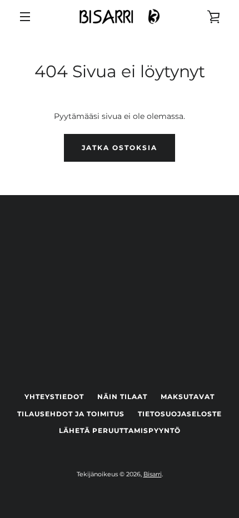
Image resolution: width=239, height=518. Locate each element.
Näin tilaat (122, 396)
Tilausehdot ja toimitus (71, 414)
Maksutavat (188, 396)
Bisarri (152, 474)
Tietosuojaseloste (180, 414)
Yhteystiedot (54, 396)
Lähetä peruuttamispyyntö (120, 430)
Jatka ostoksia (119, 147)
